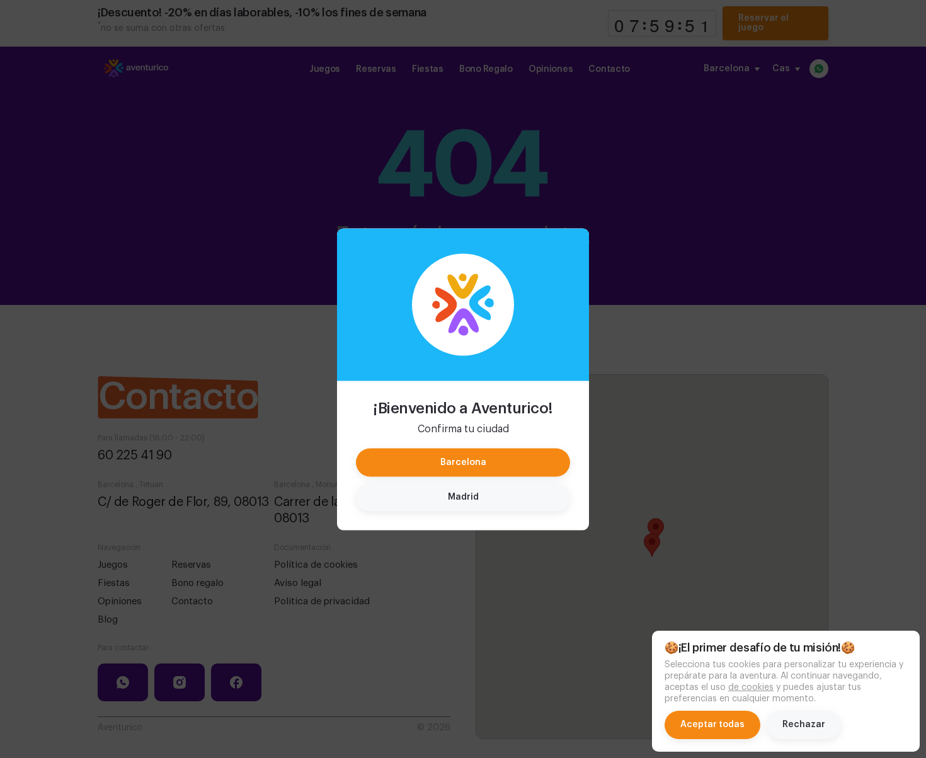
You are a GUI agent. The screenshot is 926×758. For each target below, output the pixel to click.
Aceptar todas (712, 724)
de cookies (751, 687)
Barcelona (463, 461)
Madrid (463, 496)
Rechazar (803, 724)
